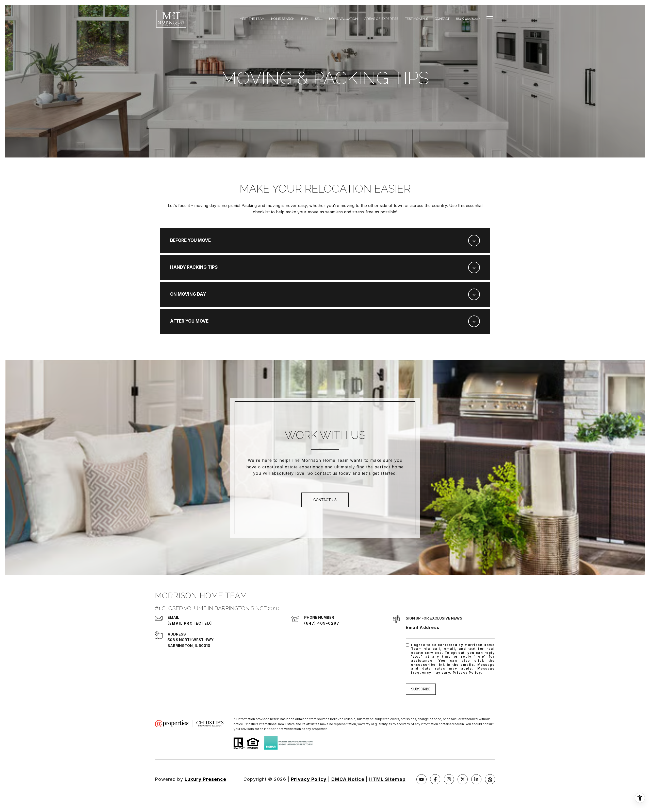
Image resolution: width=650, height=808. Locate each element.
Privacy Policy (467, 672)
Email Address (423, 627)
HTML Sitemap (387, 779)
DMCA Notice (347, 779)
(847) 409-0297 (321, 623)
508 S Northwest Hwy (191, 640)
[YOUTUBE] (421, 779)
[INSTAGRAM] (449, 779)
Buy (304, 19)
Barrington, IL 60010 (189, 645)
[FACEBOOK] (435, 779)
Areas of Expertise (381, 19)
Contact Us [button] (325, 500)
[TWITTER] (463, 779)
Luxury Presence (205, 779)
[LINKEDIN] (476, 779)
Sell (318, 19)
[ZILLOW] (490, 779)
